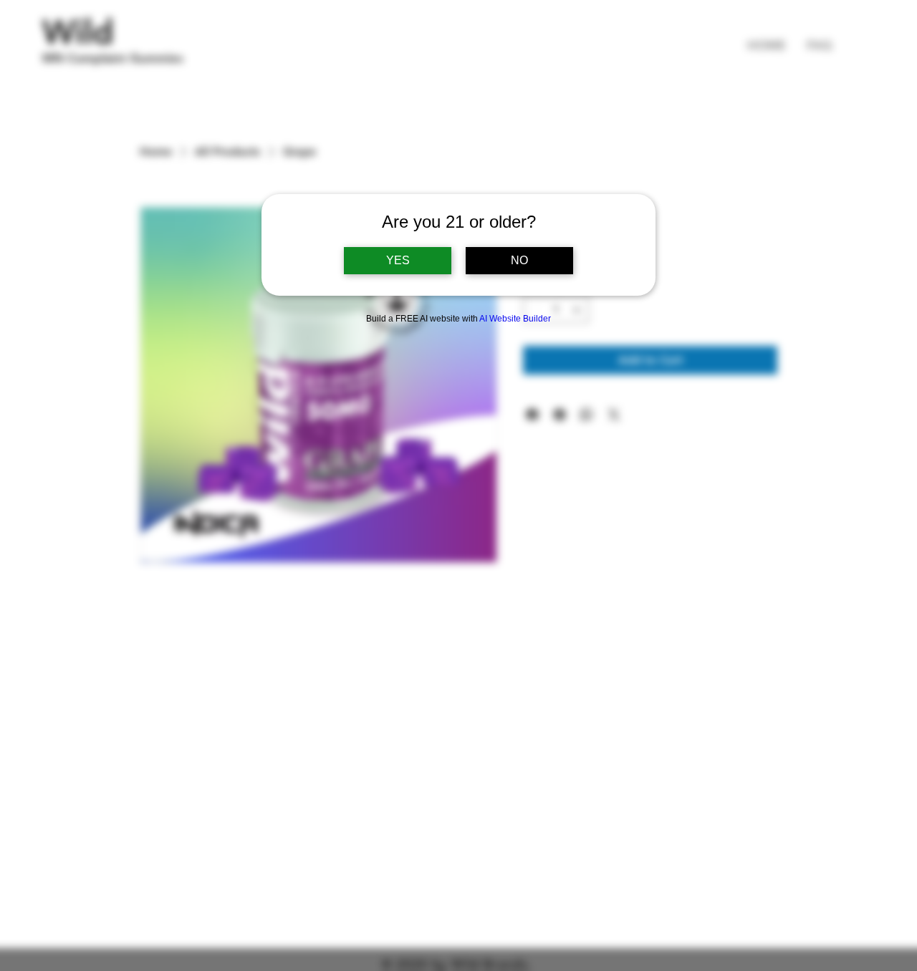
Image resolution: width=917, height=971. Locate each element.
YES (398, 260)
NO (519, 260)
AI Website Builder (515, 319)
